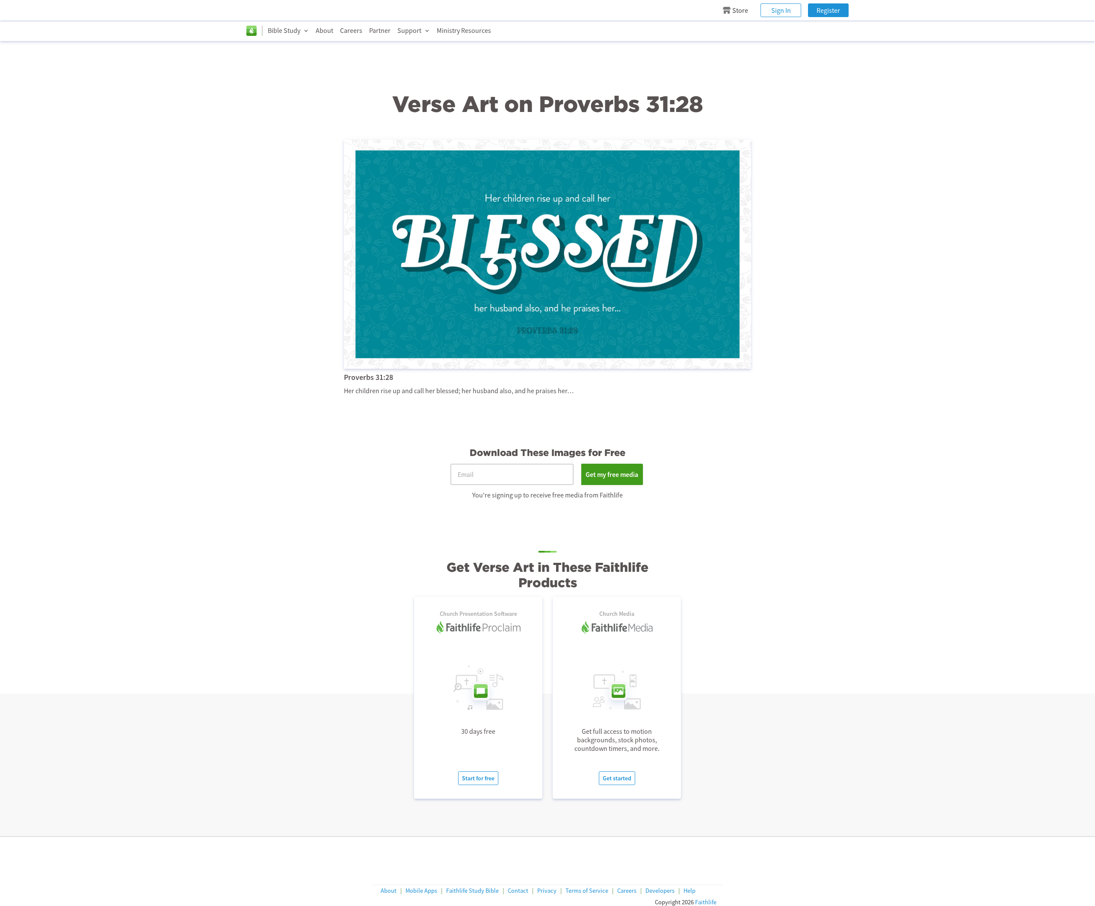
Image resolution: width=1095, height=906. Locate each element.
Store (740, 10)
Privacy (546, 890)
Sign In (781, 10)
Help (689, 890)
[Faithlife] (251, 31)
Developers (660, 890)
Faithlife (705, 902)
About (324, 30)
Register (828, 10)
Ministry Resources (464, 30)
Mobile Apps (421, 890)
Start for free (478, 778)
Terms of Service (586, 890)
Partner (380, 30)
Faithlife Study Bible (472, 890)
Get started (617, 778)
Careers (351, 30)
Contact (518, 890)
